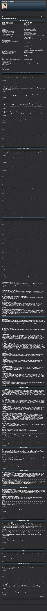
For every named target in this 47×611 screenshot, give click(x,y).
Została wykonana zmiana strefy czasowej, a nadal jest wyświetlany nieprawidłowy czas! (11, 39)
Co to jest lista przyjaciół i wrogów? (29, 38)
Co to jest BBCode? (5, 62)
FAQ (8, 1)
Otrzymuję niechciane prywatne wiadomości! (30, 34)
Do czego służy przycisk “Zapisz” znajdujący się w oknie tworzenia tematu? (11, 57)
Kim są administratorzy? (27, 23)
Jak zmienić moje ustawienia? (6, 35)
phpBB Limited (29, 566)
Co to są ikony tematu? (5, 69)
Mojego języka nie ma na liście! (6, 40)
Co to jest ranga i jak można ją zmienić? (7, 43)
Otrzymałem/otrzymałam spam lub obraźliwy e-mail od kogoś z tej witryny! (34, 35)
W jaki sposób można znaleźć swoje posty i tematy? (31, 46)
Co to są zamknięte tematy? (6, 68)
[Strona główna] (11, 6)
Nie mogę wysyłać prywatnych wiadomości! (30, 33)
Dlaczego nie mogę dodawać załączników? (8, 54)
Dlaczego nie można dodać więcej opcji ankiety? (9, 51)
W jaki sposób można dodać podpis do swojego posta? (9, 49)
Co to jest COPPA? (4, 24)
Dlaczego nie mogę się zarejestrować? (7, 25)
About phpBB (11, 568)
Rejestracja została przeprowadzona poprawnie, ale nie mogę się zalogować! (11, 26)
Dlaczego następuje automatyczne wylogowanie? (9, 31)
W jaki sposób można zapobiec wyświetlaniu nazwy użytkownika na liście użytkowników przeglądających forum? (12, 36)
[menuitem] (3, 16)
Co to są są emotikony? (5, 64)
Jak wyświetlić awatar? (5, 42)
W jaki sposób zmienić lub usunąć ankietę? (8, 52)
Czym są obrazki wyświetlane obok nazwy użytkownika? (10, 41)
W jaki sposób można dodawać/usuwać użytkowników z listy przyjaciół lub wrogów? (34, 39)
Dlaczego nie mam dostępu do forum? (7, 53)
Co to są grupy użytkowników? (28, 25)
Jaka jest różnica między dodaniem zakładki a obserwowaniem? (33, 49)
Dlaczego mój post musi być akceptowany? (8, 58)
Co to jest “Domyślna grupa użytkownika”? (30, 29)
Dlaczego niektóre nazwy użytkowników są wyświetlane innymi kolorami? (34, 28)
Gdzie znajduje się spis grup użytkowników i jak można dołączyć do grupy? (33, 26)
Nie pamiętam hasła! (5, 30)
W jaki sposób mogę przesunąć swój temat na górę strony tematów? (11, 59)
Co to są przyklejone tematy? (6, 67)
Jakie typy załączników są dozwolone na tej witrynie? (31, 56)
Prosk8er (34, 600)
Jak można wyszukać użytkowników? (29, 45)
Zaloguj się (12, 1)
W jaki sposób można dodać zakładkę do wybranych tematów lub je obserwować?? (33, 51)
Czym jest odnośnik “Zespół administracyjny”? (30, 30)
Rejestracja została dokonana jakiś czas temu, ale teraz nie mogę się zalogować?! (11, 29)
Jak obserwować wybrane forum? (28, 52)
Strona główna (4, 1)
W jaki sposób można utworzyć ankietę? (7, 50)
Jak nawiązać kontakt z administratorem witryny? (31, 63)
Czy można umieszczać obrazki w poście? (8, 65)
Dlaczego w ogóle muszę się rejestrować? (8, 23)
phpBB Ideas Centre (8, 574)
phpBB (18, 600)
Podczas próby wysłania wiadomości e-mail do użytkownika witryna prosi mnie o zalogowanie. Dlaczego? (12, 44)
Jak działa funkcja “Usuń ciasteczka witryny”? (8, 32)
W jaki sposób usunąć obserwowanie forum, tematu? (31, 53)
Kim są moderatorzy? (27, 24)
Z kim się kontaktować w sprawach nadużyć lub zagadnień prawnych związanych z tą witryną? (33, 62)
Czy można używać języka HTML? (7, 63)
